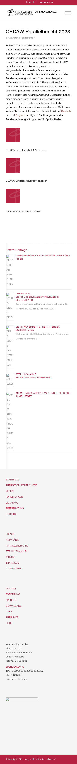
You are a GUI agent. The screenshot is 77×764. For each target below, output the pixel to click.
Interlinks (12, 617)
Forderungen (14, 496)
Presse (10, 534)
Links (9, 611)
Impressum (13, 562)
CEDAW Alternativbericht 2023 (24, 211)
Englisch (20, 115)
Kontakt (11, 588)
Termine (10, 557)
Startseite (12, 479)
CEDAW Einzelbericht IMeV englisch (26, 180)
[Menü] (66, 13)
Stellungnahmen (16, 551)
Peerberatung (15, 508)
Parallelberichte (26, 38)
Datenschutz (14, 568)
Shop (9, 623)
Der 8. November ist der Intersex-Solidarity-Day (38, 328)
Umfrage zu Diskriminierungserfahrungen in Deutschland (37, 296)
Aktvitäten (12, 539)
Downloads (14, 605)
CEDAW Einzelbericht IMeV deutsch (26, 150)
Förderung (13, 594)
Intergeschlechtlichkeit (21, 485)
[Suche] (57, 13)
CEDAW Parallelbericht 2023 (38, 31)
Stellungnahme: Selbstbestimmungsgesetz (34, 376)
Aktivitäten (13, 38)
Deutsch (66, 111)
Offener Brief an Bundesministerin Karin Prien (43, 257)
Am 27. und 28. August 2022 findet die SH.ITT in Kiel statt (43, 394)
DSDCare (11, 514)
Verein (10, 491)
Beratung (12, 502)
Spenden (11, 600)
